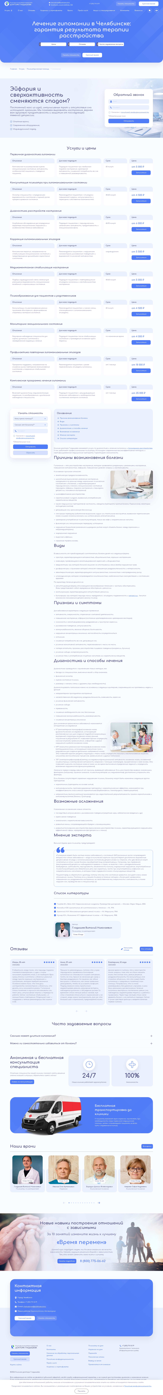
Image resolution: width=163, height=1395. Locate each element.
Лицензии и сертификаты (57, 1367)
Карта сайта (16, 1365)
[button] (77, 1011)
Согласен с (130, 112)
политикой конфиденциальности (135, 112)
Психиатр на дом (95, 1346)
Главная (13, 69)
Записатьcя (141, 173)
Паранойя (92, 1353)
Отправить (129, 121)
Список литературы (68, 438)
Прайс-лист (52, 1363)
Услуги (22, 69)
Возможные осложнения (70, 432)
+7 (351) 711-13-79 (94, 3)
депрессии (133, 596)
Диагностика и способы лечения (74, 428)
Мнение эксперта (67, 435)
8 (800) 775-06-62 (93, 1261)
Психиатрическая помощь (38, 69)
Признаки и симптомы (69, 425)
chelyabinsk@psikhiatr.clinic (60, 2)
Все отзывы (146, 949)
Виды (62, 421)
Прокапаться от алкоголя (99, 1364)
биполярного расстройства (140, 448)
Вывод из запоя (94, 1361)
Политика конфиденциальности (60, 1359)
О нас (49, 1346)
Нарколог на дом (95, 1349)
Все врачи (147, 1146)
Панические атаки (96, 1357)
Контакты (51, 1349)
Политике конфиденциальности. (137, 1386)
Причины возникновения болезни (74, 418)
